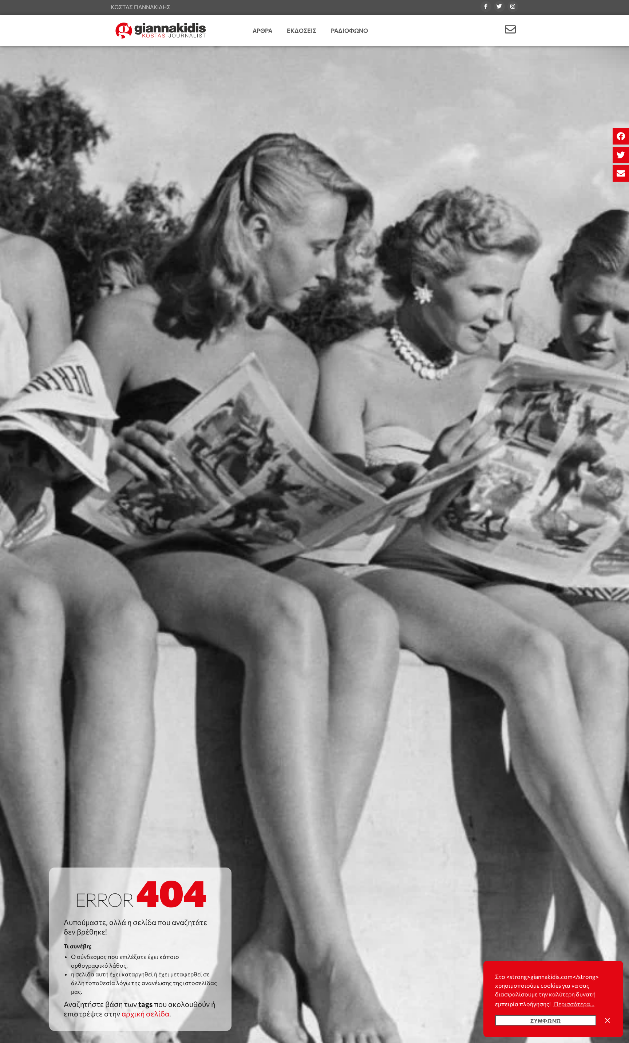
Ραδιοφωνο (349, 30)
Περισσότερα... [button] (573, 1003)
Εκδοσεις (301, 30)
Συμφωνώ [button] (545, 1020)
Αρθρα (262, 30)
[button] (621, 136)
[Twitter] (499, 6)
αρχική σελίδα (145, 1013)
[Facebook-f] (485, 6)
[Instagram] (512, 6)
